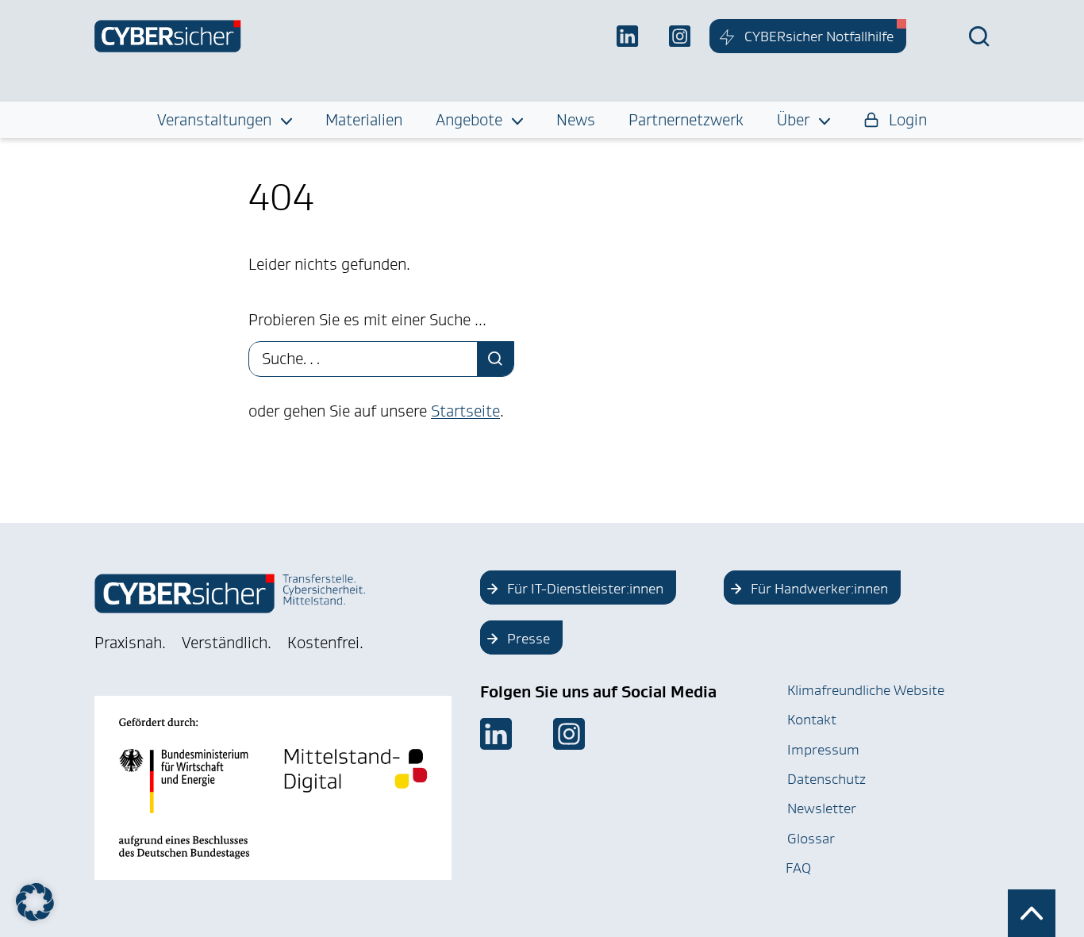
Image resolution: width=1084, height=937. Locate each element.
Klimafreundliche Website (865, 690)
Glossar (811, 839)
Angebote (469, 120)
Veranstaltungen (214, 120)
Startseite (465, 411)
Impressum (823, 750)
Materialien (363, 120)
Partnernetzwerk (686, 120)
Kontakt (811, 720)
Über (793, 120)
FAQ (798, 868)
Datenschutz (826, 779)
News (575, 120)
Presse (528, 639)
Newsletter (821, 808)
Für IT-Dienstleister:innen (585, 589)
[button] (35, 902)
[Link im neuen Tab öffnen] (496, 734)
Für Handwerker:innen (819, 589)
